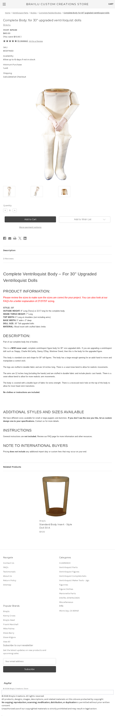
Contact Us (8, 563)
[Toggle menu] (4, 4)
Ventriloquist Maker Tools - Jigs (74, 580)
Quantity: (7, 205)
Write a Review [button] (36, 41)
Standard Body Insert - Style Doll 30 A (55, 526)
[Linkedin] (25, 238)
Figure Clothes (66, 589)
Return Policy (9, 580)
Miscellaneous (66, 602)
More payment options (30, 227)
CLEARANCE (65, 563)
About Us (7, 576)
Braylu (6, 611)
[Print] (14, 238)
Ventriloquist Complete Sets (72, 576)
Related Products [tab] (12, 466)
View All (6, 641)
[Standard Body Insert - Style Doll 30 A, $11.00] (56, 496)
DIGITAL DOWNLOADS (69, 598)
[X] (19, 238)
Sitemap (7, 585)
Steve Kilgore (9, 637)
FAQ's (5, 567)
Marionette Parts (67, 593)
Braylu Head (9, 620)
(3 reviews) (22, 41)
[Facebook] (4, 238)
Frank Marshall (10, 624)
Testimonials (9, 571)
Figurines (63, 585)
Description (9, 250)
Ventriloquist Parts (68, 567)
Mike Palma (8, 628)
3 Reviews (8, 258)
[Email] (9, 238)
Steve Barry (8, 633)
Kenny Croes (9, 615)
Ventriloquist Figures (69, 571)
